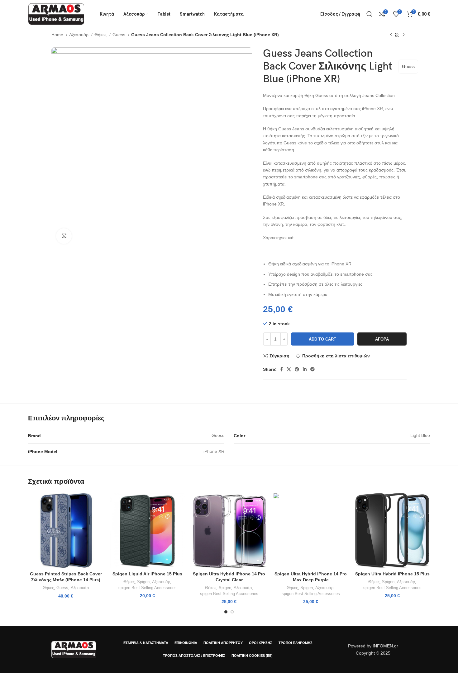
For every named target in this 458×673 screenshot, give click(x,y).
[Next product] (403, 35)
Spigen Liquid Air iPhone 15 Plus (147, 573)
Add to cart (322, 339)
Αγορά (382, 339)
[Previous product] (391, 35)
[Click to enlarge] (64, 236)
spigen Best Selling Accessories (147, 587)
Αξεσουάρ (79, 34)
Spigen (143, 581)
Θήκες (101, 34)
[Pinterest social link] (297, 369)
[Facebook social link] (281, 369)
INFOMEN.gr (385, 645)
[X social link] (289, 369)
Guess (119, 34)
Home (57, 34)
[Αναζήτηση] (369, 14)
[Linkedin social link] (304, 369)
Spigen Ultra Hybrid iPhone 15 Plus (392, 573)
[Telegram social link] (312, 369)
